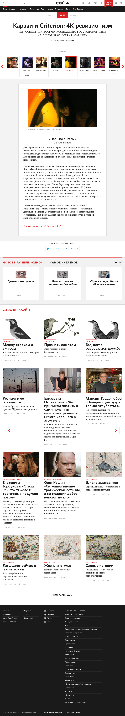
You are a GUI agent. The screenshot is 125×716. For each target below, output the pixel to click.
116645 (105, 423)
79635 (24, 584)
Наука (67, 9)
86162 (23, 527)
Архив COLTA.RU (9, 622)
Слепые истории (99, 566)
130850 (106, 360)
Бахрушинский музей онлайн (76, 702)
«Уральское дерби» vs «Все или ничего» (104, 283)
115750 (65, 518)
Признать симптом (60, 345)
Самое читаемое (64, 262)
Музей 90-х (69, 691)
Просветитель (70, 644)
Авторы (26, 614)
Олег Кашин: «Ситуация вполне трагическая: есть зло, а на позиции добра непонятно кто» (62, 490)
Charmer (76, 712)
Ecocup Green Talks (72, 636)
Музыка (23, 9)
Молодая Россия (71, 622)
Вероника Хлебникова (65, 41)
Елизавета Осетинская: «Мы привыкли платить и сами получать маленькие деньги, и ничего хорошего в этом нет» (61, 409)
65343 (107, 580)
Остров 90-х (69, 688)
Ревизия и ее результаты (13, 400)
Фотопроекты (8, 614)
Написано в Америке (73, 669)
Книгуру (68, 699)
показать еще (62, 595)
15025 (104, 296)
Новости (6, 611)
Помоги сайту (19, 3)
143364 (23, 360)
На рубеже (69, 647)
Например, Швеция (72, 651)
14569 (63, 296)
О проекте (7, 3)
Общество (59, 9)
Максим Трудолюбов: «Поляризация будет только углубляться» (104, 402)
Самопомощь (70, 640)
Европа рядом (70, 662)
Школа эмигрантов (102, 483)
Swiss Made (69, 677)
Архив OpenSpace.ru (11, 618)
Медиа (50, 9)
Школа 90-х (69, 695)
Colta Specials (78, 9)
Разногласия (69, 680)
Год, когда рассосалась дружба (103, 346)
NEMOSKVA (69, 655)
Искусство (13, 9)
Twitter (49, 618)
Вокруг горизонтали (73, 618)
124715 (64, 444)
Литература (34, 9)
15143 (21, 296)
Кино (5, 9)
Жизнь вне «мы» (57, 566)
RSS (48, 622)
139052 (107, 494)
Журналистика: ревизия (12, 395)
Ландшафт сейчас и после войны (19, 567)
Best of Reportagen (72, 658)
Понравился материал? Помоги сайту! (42, 226)
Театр (43, 9)
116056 (64, 356)
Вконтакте (51, 611)
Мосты (67, 625)
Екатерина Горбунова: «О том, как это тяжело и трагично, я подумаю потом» (20, 490)
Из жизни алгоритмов (73, 633)
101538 (22, 414)
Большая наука (70, 673)
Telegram (50, 614)
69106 (65, 577)
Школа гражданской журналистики (79, 684)
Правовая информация (53, 712)
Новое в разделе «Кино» (22, 262)
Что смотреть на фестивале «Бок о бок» (62, 283)
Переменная (69, 666)
